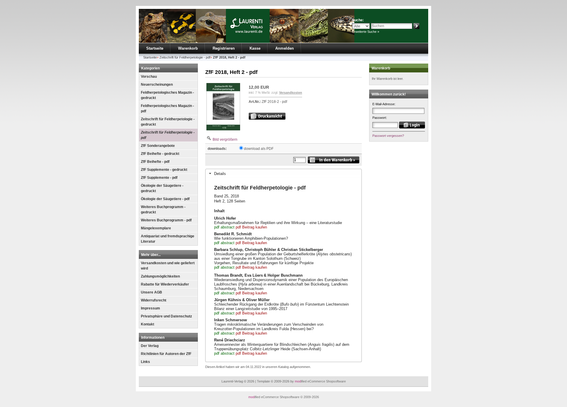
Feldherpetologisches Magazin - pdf (167, 108)
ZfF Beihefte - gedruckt (160, 154)
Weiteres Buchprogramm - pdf (166, 220)
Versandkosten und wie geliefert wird (168, 265)
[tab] (283, 173)
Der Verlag (150, 346)
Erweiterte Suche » (365, 31)
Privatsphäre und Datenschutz (166, 316)
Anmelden (284, 48)
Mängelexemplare (156, 228)
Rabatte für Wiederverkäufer (165, 284)
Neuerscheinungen (157, 84)
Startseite (154, 48)
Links (145, 362)
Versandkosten (290, 92)
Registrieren (224, 48)
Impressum (150, 308)
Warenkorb (188, 48)
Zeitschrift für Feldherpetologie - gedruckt (168, 122)
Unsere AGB (151, 292)
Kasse (255, 48)
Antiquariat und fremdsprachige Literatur (167, 239)
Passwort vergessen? (388, 135)
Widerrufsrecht (153, 300)
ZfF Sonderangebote (158, 146)
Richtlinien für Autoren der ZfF (166, 354)
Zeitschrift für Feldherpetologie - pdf (168, 135)
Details (220, 173)
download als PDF (258, 149)
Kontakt (147, 324)
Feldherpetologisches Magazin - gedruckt (167, 95)
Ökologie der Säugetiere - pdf (165, 199)
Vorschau (149, 76)
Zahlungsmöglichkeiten (160, 276)
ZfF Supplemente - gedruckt (164, 170)
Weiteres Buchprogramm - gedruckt (163, 209)
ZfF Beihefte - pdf (155, 162)
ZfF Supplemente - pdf (159, 178)
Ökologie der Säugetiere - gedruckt (162, 188)
